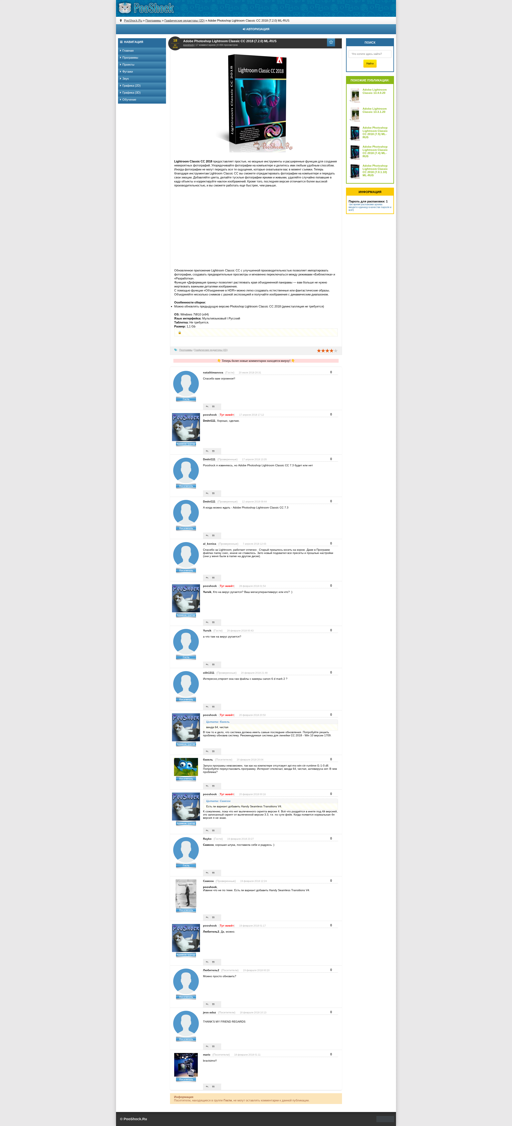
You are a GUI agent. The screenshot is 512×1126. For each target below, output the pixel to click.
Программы (185, 350)
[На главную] (146, 8)
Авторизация (257, 29)
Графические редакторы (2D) (211, 350)
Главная (128, 50)
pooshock (188, 45)
